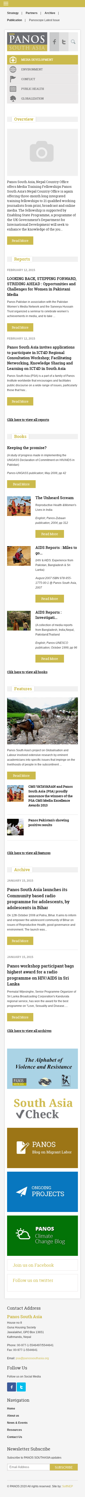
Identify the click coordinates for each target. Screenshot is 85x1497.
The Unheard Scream (54, 497)
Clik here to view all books (27, 672)
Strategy (13, 13)
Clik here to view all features (29, 853)
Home (11, 1408)
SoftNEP (67, 1486)
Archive (50, 13)
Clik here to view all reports (28, 419)
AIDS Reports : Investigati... (48, 615)
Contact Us (14, 1437)
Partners (32, 13)
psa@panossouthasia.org (32, 1358)
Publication (14, 20)
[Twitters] (21, 1390)
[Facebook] (12, 1390)
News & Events (17, 1422)
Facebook (54, 41)
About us (13, 1415)
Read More (21, 484)
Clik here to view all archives (29, 1030)
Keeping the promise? (27, 447)
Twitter (63, 41)
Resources (14, 1430)
